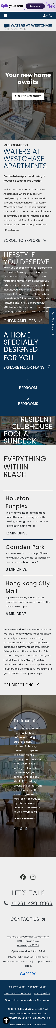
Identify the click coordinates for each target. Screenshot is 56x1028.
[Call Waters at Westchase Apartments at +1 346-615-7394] (51, 15)
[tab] (16, 828)
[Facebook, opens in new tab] (23, 877)
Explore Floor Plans (24, 367)
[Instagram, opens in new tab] (33, 877)
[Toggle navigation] (5, 15)
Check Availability (29, 96)
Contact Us (11, 1000)
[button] (45, 15)
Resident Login (16, 986)
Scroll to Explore (22, 240)
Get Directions (19, 684)
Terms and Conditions (17, 993)
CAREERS (29, 974)
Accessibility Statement (35, 1000)
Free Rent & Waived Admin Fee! (28, 1024)
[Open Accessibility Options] (6, 1021)
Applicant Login (37, 986)
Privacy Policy (42, 993)
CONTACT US (25, 919)
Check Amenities (20, 320)
